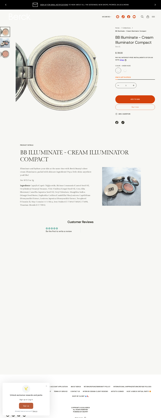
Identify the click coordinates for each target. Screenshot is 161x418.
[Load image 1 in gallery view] (5, 32)
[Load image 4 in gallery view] (5, 54)
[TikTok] (123, 16)
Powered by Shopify (80, 412)
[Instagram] (117, 16)
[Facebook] (128, 16)
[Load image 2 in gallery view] (5, 43)
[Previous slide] (6, 5)
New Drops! (62, 5)
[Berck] (19, 17)
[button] (142, 16)
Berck (117, 46)
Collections (127, 28)
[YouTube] (134, 16)
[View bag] (148, 16)
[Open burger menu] (153, 16)
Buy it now (135, 107)
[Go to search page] (142, 16)
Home (117, 28)
